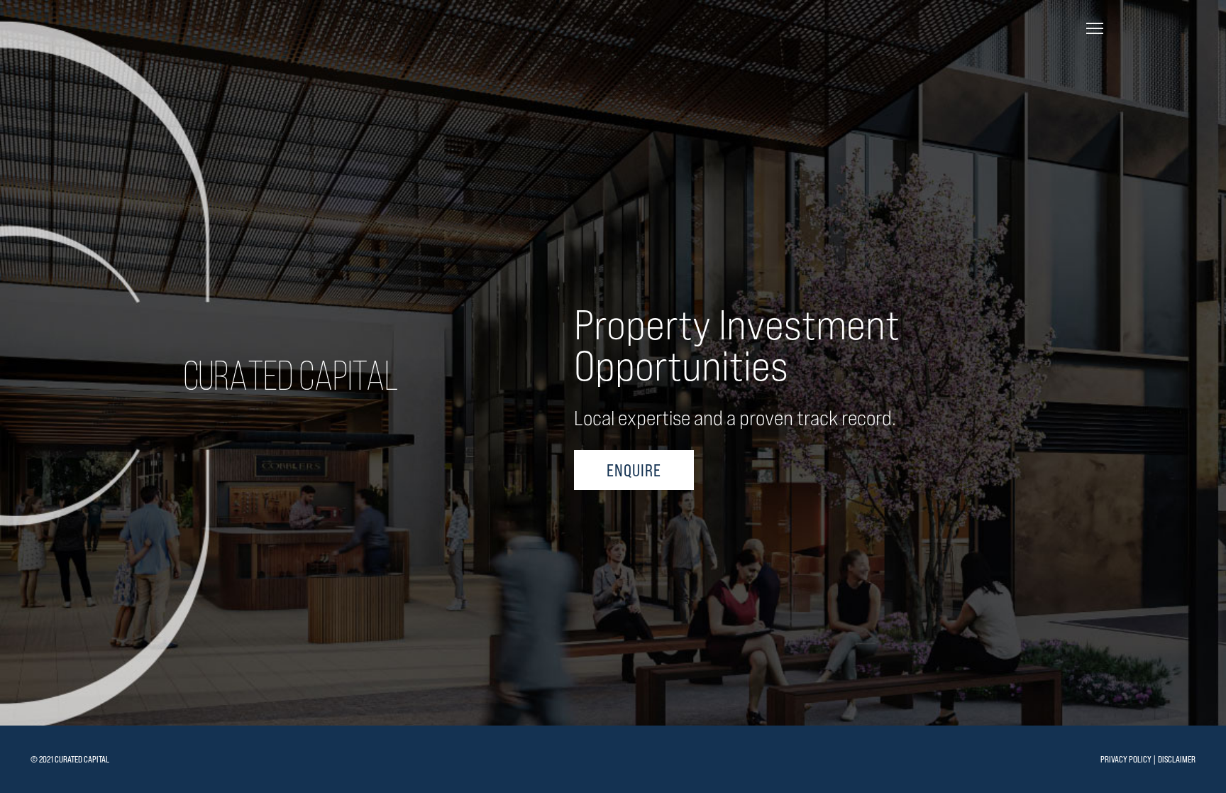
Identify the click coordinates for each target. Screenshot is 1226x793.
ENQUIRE (634, 470)
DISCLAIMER (1176, 759)
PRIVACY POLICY (1126, 759)
